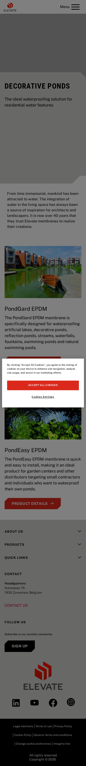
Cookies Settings (43, 397)
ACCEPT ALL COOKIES (43, 385)
